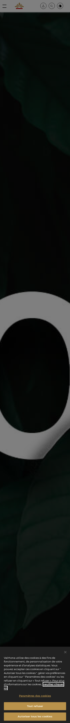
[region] (35, 685)
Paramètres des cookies (35, 695)
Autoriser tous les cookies (35, 716)
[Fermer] (65, 652)
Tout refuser (35, 706)
